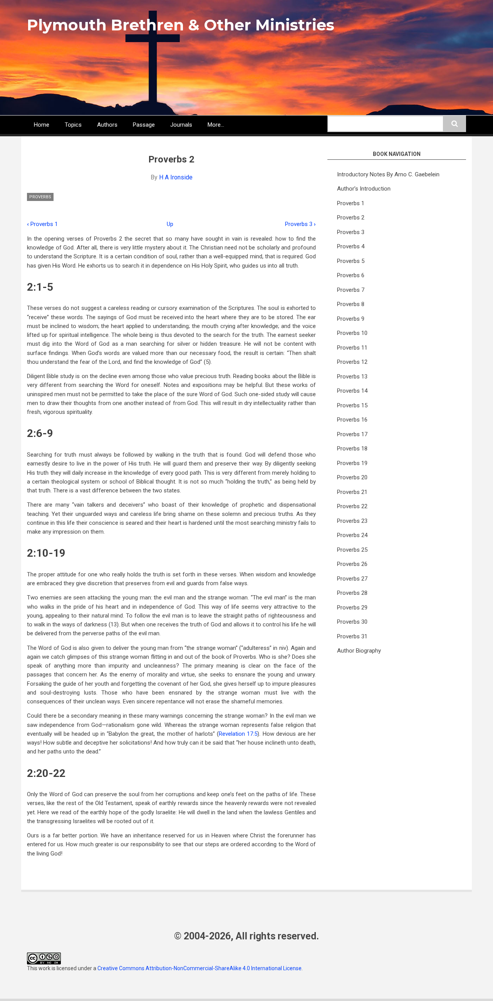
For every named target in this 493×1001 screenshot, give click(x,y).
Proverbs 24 (352, 535)
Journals (181, 124)
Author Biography (359, 650)
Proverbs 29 (352, 607)
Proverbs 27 (352, 578)
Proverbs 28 (352, 592)
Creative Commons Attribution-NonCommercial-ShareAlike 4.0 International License (199, 968)
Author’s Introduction (364, 188)
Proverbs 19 (352, 463)
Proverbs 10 (352, 333)
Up (170, 224)
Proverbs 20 (352, 477)
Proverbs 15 (352, 405)
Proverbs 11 (352, 347)
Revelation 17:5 (238, 733)
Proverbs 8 (350, 304)
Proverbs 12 (352, 361)
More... (216, 124)
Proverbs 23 (352, 520)
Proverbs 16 (352, 419)
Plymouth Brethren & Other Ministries (180, 24)
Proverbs (40, 196)
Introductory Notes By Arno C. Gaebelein (388, 174)
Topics (73, 124)
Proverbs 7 (350, 289)
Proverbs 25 (352, 549)
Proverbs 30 (352, 621)
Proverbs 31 (352, 636)
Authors (107, 124)
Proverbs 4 (350, 246)
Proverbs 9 (350, 318)
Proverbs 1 (42, 224)
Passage (144, 124)
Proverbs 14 (352, 390)
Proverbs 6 (350, 275)
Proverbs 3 (300, 224)
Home (41, 124)
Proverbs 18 (352, 448)
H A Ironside (176, 177)
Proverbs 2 (350, 217)
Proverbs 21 (352, 492)
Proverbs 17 (352, 434)
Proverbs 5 (350, 261)
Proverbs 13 (352, 376)
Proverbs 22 (352, 506)
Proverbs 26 (352, 564)
